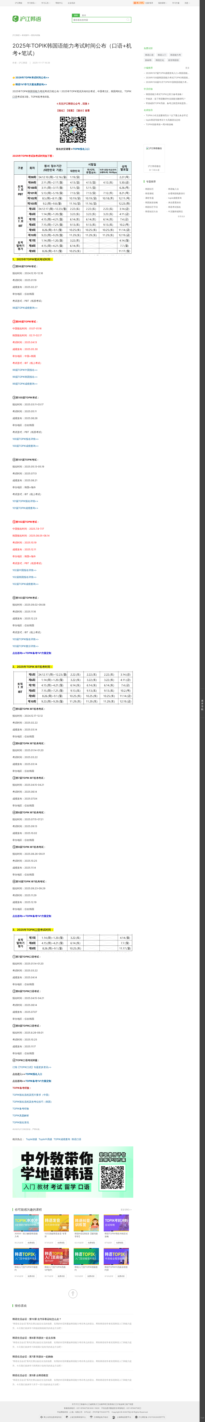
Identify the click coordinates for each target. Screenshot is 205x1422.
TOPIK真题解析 (20, 1115)
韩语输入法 (173, 189)
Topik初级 (31, 1139)
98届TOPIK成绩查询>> (25, 307)
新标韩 (148, 60)
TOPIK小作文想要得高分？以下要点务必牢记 (167, 115)
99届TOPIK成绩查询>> (25, 383)
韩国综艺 (149, 189)
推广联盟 (129, 1404)
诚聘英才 (93, 1404)
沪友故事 (120, 1404)
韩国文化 (160, 60)
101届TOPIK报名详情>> (25, 501)
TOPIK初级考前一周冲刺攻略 (159, 124)
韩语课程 (149, 193)
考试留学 (25, 35)
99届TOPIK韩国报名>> (25, 376)
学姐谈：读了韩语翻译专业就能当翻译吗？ (166, 98)
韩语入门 (162, 55)
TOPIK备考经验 (20, 1108)
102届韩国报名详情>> (24, 577)
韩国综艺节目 (151, 207)
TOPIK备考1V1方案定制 (38, 1080)
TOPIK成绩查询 (62, 1139)
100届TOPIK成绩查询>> (25, 445)
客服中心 (84, 1404)
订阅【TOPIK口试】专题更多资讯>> (31, 1067)
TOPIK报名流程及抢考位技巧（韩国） (32, 1101)
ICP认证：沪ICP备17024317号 (97, 1412)
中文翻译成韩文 (175, 211)
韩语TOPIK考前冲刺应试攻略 (116, 1235)
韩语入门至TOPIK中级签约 (26, 1268)
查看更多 (181, 216)
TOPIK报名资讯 (20, 1122)
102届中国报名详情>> (24, 570)
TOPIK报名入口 (81, 148)
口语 (14, 96)
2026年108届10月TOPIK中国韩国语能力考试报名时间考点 (168, 82)
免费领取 (31, 1243)
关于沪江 (75, 1404)
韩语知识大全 (151, 211)
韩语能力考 (175, 55)
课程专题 (149, 198)
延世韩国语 (173, 60)
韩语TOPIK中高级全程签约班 (116, 1268)
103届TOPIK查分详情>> (25, 646)
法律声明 (102, 1404)
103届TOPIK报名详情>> (25, 639)
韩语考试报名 (174, 207)
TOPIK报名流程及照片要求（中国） (31, 1094)
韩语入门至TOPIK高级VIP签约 (55, 1268)
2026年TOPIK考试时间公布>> (32, 77)
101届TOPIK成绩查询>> (25, 507)
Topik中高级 (45, 1139)
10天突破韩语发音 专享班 (55, 1235)
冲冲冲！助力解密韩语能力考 (26, 1235)
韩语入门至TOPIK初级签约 (86, 1268)
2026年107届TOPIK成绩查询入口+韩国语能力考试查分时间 (168, 73)
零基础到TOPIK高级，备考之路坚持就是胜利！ (168, 103)
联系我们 (111, 1404)
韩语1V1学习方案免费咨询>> (31, 84)
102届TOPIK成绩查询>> (25, 583)
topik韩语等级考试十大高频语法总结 (163, 120)
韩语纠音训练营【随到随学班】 (86, 1235)
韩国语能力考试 (36, 91)
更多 (187, 67)
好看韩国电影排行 (176, 193)
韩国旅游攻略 (151, 202)
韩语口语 (76, 1139)
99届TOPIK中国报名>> (25, 369)
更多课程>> (126, 1209)
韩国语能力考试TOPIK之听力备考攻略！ (165, 94)
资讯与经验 (35, 35)
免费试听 (31, 1276)
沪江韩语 (16, 35)
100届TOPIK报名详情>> (25, 438)
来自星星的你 (174, 202)
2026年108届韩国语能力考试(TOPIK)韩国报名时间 (168, 77)
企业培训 (71, 3)
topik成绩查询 (175, 198)
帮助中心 (59, 3)
